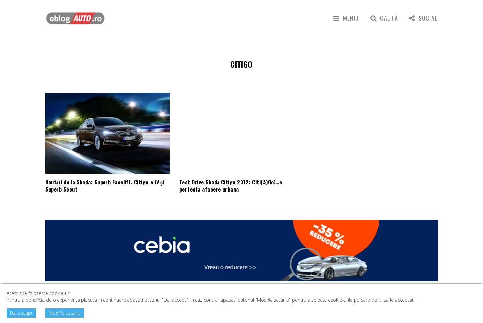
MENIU (351, 18)
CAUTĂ (389, 18)
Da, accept (21, 313)
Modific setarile (65, 313)
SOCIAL (428, 18)
